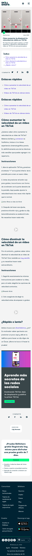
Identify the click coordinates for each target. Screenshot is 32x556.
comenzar (19, 139)
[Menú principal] (29, 3)
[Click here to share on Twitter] (12, 72)
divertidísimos (20, 328)
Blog (19, 502)
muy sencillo (25, 258)
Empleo (20, 494)
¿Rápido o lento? (10, 65)
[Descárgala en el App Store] (23, 525)
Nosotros (21, 491)
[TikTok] (14, 540)
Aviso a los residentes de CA (15, 554)
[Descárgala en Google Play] (24, 530)
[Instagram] (3, 540)
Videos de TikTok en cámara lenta (17, 93)
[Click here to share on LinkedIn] (22, 72)
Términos (22, 548)
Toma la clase (9, 401)
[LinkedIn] (6, 540)
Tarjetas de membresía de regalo (6, 499)
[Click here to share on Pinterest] (27, 72)
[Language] (23, 3)
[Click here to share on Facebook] (17, 72)
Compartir (6, 72)
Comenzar (16, 460)
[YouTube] (9, 540)
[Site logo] (5, 3)
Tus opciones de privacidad (15, 551)
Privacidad (14, 548)
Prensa (20, 498)
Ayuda (8, 548)
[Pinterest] (11, 540)
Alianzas (21, 511)
